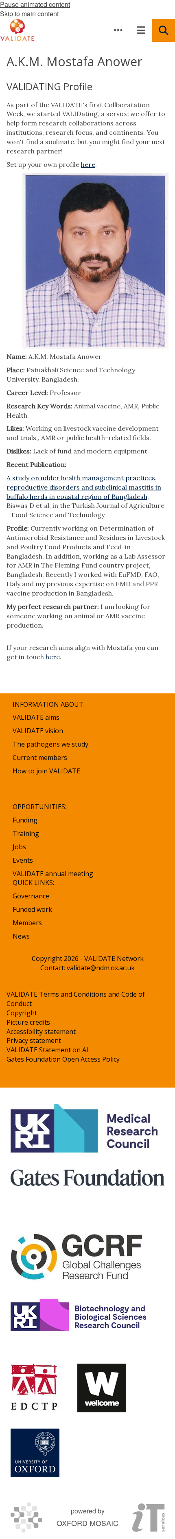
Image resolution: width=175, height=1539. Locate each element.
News (21, 936)
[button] (118, 30)
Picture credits (28, 1022)
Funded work (32, 909)
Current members (40, 757)
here (88, 164)
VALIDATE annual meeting (53, 873)
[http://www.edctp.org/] (36, 1388)
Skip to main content (29, 13)
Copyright (22, 1012)
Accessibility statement (41, 1031)
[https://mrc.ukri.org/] (86, 1128)
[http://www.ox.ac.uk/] (35, 1453)
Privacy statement (34, 1040)
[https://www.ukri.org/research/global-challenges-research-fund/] (77, 1258)
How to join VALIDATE (46, 770)
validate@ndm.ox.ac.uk (101, 967)
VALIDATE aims (36, 717)
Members (27, 922)
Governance (31, 895)
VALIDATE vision (38, 730)
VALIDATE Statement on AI (47, 1049)
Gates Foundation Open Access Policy (63, 1059)
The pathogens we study (50, 744)
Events (23, 860)
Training (26, 833)
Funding (25, 820)
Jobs (19, 846)
